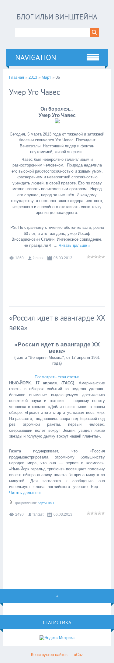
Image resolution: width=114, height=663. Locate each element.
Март (46, 77)
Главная (16, 77)
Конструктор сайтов (49, 654)
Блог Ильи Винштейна (57, 17)
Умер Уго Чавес (34, 92)
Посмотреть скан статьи (57, 377)
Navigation (35, 57)
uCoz (78, 654)
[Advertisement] (57, 278)
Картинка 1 (46, 503)
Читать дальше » (74, 245)
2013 (33, 77)
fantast (38, 258)
